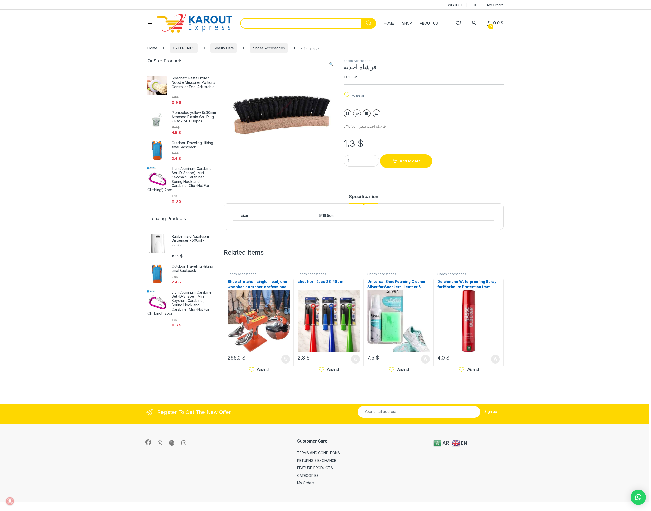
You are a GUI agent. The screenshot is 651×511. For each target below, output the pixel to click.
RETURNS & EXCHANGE (316, 460)
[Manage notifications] (10, 501)
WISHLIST (455, 5)
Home (152, 48)
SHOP (475, 5)
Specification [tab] (363, 196)
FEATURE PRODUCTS (315, 468)
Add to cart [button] (285, 359)
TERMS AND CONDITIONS (318, 453)
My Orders (495, 5)
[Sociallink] (148, 442)
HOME (389, 23)
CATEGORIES (184, 48)
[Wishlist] (458, 23)
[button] (331, 64)
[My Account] (474, 23)
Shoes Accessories (269, 48)
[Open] (151, 23)
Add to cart (410, 161)
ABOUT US (429, 23)
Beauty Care (224, 48)
